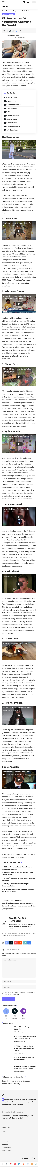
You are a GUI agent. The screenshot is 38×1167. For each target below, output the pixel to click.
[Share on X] (10, 30)
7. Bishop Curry (11, 108)
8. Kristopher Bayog (13, 105)
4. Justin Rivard (11, 119)
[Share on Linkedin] (19, 1164)
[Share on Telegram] (28, 1164)
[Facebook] (6, 1013)
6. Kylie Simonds (12, 112)
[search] (24, 2)
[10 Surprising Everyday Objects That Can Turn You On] (7, 1039)
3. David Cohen (11, 123)
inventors (20, 906)
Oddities (16, 1041)
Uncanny (22, 1041)
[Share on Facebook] (7, 30)
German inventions (9, 906)
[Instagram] (23, 1013)
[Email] (32, 1164)
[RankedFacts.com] (4, 1158)
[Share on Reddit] (23, 1164)
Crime (15, 1032)
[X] (15, 1013)
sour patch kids (30, 906)
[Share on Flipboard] (11, 1164)
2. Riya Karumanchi (13, 126)
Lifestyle (22, 1053)
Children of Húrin (26, 903)
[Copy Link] (13, 30)
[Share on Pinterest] (15, 1164)
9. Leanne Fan (11, 101)
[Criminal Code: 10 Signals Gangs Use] (7, 1029)
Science (11, 14)
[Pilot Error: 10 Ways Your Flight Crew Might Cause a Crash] (7, 1069)
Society (20, 1032)
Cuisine (16, 1053)
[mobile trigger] (3, 2)
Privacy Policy (25, 933)
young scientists (8, 909)
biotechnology (16, 900)
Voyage (22, 1071)
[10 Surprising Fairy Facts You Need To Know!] (7, 1060)
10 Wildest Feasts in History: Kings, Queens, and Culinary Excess (24, 1048)
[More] (19, 30)
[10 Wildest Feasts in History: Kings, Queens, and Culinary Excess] (7, 1049)
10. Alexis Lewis (11, 97)
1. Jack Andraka (12, 130)
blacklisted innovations (10, 903)
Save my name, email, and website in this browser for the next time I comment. (20, 993)
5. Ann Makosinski (12, 115)
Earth (5, 14)
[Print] (16, 30)
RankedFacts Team (13, 35)
